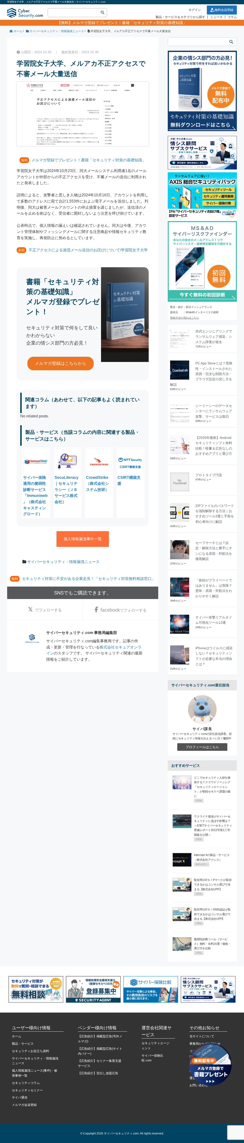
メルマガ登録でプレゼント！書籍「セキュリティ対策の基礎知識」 (129, 23)
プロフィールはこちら (202, 747)
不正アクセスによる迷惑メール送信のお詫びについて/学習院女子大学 (88, 250)
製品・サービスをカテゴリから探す (180, 17)
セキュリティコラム (26, 1083)
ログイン (194, 10)
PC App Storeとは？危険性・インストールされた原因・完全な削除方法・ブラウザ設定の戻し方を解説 (201, 373)
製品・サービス (23, 1043)
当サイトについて (201, 1036)
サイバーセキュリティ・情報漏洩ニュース (63, 562)
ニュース (216, 17)
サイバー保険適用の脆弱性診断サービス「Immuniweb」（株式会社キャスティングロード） (35, 495)
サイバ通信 (19, 1097)
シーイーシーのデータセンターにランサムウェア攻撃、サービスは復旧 (213, 411)
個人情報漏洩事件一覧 (83, 539)
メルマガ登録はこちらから (60, 363)
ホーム (16, 1036)
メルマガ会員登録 (24, 1105)
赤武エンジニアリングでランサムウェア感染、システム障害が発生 (213, 336)
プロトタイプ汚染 (208, 475)
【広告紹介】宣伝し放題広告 (98, 1073)
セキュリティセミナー (27, 1090)
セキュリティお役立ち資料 (30, 1051)
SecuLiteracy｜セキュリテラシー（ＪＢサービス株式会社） (66, 489)
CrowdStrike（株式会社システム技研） (97, 483)
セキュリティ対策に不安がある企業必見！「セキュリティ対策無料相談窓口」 (88, 579)
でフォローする (48, 610)
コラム (232, 17)
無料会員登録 (224, 10)
